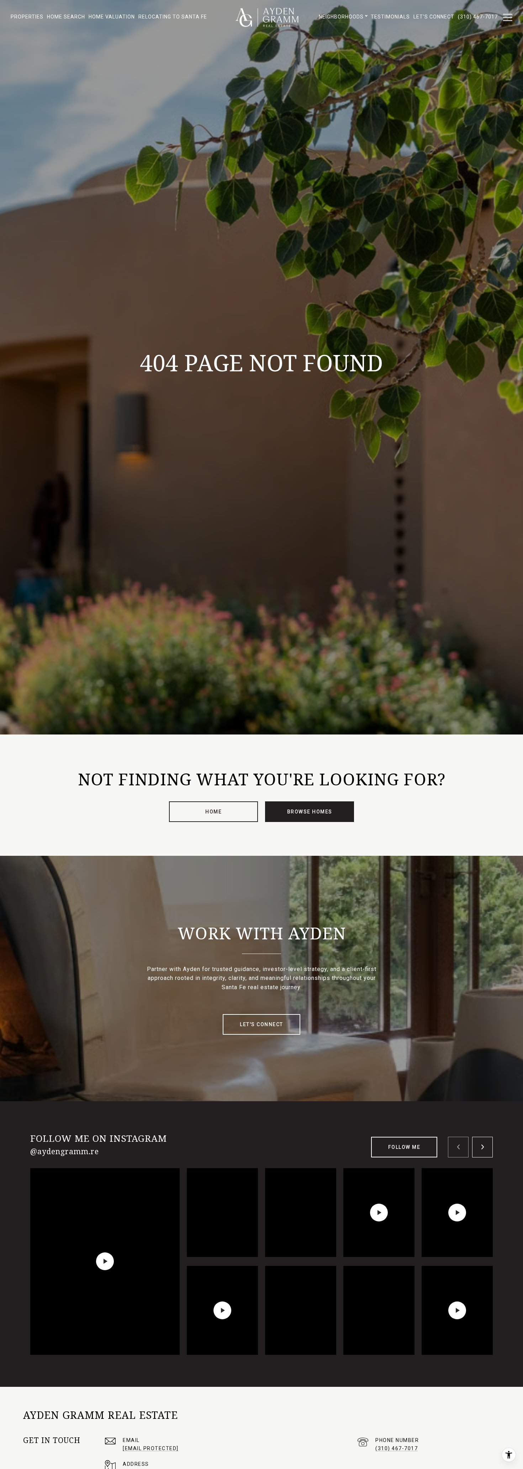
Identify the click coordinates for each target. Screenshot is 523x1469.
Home (213, 812)
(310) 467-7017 (396, 1448)
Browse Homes (309, 812)
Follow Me (404, 1147)
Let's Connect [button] (261, 1024)
